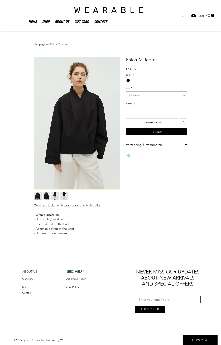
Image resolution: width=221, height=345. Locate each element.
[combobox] (156, 95)
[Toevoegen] (183, 122)
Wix (62, 340)
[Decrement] (129, 110)
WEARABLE (110, 10)
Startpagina (41, 44)
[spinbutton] (134, 110)
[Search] (183, 16)
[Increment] (139, 110)
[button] (211, 15)
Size (129, 87)
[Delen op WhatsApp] (128, 156)
